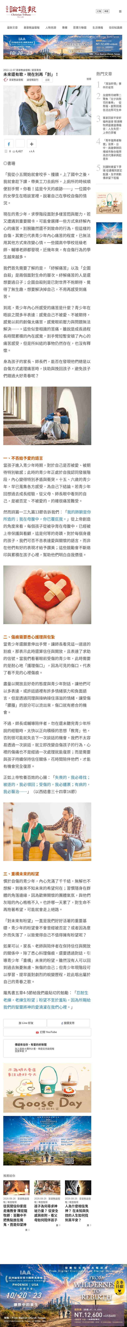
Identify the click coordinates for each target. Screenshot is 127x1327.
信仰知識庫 (115, 27)
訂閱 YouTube (48, 1032)
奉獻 (106, 11)
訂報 (99, 11)
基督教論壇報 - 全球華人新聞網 (21, 11)
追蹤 (47, 79)
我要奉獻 (20, 1051)
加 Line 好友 (25, 1023)
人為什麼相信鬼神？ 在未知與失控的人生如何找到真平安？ (77, 1213)
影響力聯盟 (79, 27)
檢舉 (89, 78)
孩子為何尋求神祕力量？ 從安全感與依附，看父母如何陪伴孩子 (46, 1213)
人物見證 (50, 27)
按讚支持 (69, 1023)
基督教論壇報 (32, 27)
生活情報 (97, 27)
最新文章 (12, 27)
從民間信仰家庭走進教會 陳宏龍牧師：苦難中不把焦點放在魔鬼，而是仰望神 (15, 1215)
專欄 (64, 27)
